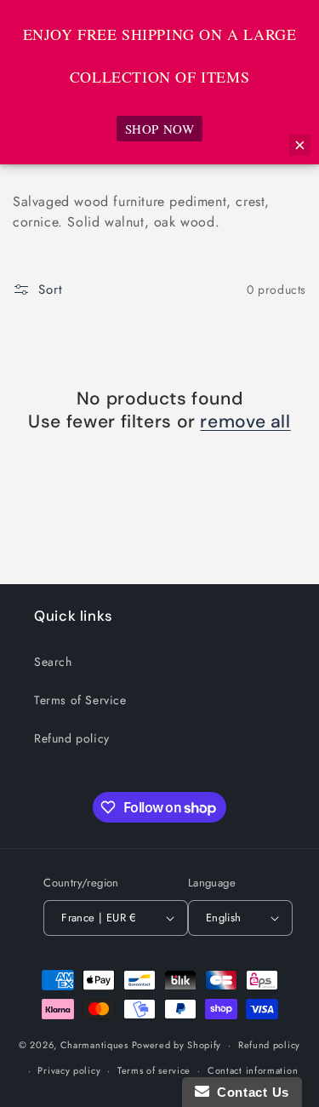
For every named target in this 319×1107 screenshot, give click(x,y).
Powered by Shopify (177, 1045)
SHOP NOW (160, 128)
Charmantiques (94, 1045)
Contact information (253, 1070)
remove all (245, 421)
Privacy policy (68, 1070)
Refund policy (72, 738)
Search (53, 661)
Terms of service (154, 1070)
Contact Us (249, 1092)
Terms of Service (80, 699)
